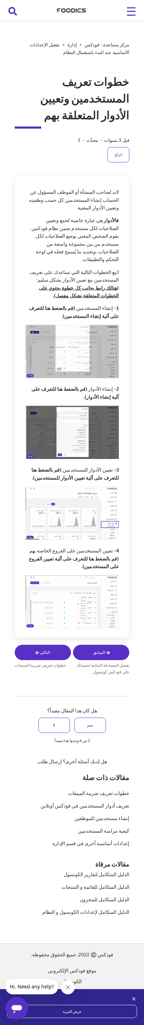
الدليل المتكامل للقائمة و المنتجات (95, 887)
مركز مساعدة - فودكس (107, 44)
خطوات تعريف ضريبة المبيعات (98, 793)
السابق (99, 652)
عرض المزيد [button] (72, 1011)
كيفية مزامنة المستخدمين (103, 831)
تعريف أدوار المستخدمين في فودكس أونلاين (85, 806)
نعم (90, 725)
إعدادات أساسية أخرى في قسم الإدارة (90, 843)
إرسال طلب (49, 761)
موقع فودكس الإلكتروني (72, 970)
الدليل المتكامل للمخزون (104, 899)
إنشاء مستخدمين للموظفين (101, 818)
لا (54, 725)
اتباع (118, 154)
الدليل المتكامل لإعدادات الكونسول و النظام (85, 912)
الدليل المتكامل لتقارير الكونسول (96, 874)
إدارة (72, 44)
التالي (44, 652)
